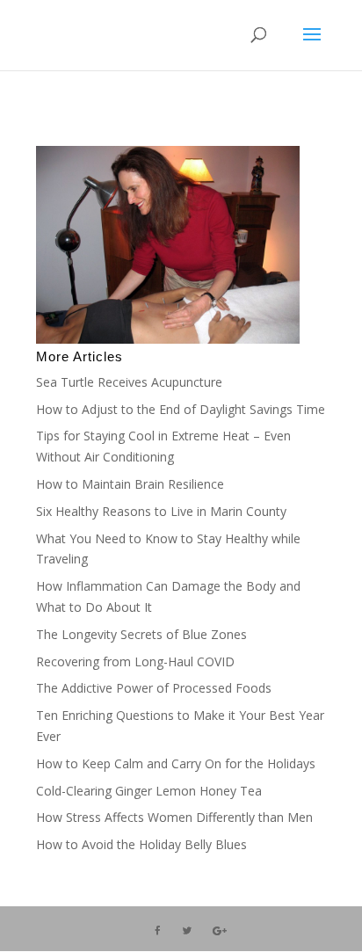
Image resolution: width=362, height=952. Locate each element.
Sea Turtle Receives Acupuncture (129, 382)
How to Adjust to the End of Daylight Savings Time (180, 409)
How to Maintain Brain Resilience (130, 484)
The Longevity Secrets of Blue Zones (143, 634)
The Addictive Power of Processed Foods (154, 687)
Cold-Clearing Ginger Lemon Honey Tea (149, 790)
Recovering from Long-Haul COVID (135, 661)
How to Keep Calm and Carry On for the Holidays (175, 763)
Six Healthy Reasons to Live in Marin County (161, 511)
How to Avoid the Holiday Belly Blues (141, 844)
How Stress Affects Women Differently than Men (174, 817)
